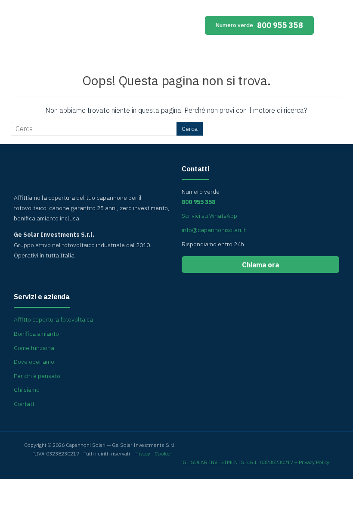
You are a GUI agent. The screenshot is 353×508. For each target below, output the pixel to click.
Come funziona (34, 348)
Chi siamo (27, 389)
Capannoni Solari (88, 27)
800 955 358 (259, 25)
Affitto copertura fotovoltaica (53, 319)
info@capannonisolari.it (214, 230)
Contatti (25, 404)
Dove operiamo (34, 362)
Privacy (142, 453)
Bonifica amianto (36, 334)
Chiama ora (260, 264)
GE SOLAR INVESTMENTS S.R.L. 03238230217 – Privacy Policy (256, 462)
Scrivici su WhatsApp (209, 216)
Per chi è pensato (37, 376)
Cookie (163, 453)
